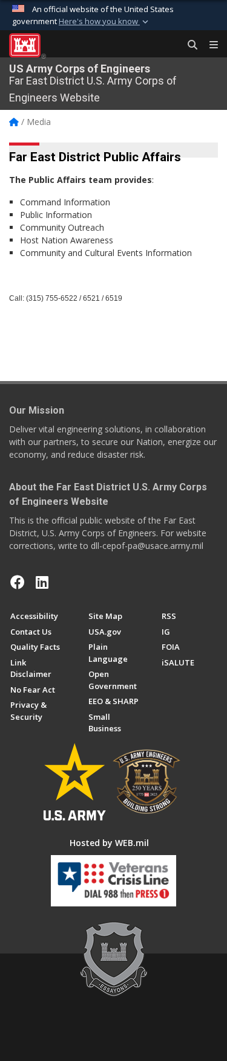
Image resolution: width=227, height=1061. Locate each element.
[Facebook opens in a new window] (17, 582)
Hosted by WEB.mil (109, 842)
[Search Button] (188, 45)
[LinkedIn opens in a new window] (42, 582)
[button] (105, 22)
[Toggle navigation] (209, 45)
